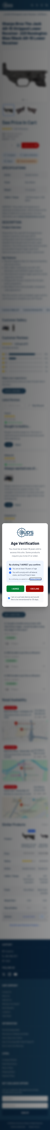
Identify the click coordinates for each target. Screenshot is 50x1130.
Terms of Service (35, 579)
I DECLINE (34, 588)
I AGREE (15, 588)
